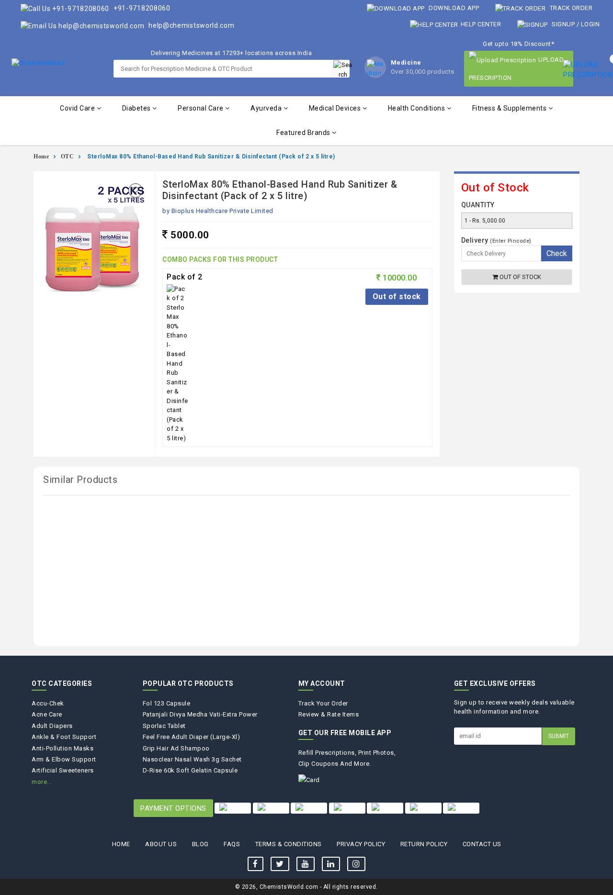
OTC (67, 156)
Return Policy (424, 844)
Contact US (482, 844)
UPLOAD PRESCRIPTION (516, 68)
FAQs (232, 844)
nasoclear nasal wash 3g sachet (192, 759)
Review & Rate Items (328, 714)
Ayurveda (267, 108)
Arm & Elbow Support (64, 759)
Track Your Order (323, 703)
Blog (200, 844)
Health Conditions (417, 108)
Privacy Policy (361, 844)
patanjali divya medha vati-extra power (200, 714)
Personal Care (201, 108)
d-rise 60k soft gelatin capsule (190, 770)
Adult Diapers (52, 725)
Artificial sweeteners (63, 770)
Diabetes (137, 108)
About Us (161, 844)
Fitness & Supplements (510, 108)
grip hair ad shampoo (176, 748)
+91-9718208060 (141, 8)
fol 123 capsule (167, 703)
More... (42, 781)
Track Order (570, 7)
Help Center (481, 24)
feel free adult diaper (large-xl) (191, 736)
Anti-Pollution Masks (62, 748)
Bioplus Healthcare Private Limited (222, 210)
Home (41, 156)
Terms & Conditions (288, 844)
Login (590, 24)
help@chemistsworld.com (191, 25)
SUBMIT (558, 736)
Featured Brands (304, 132)
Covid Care (78, 108)
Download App (453, 7)
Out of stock (397, 296)
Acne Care (47, 714)
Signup (563, 24)
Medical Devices (336, 108)
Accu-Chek (48, 703)
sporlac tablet (164, 725)
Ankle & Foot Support (64, 736)
